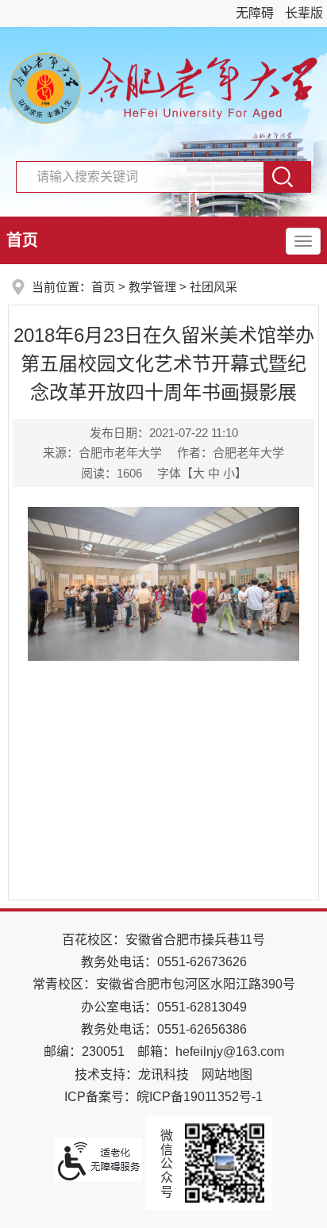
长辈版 (304, 13)
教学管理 (152, 287)
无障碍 (255, 13)
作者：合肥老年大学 (230, 452)
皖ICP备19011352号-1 (200, 1096)
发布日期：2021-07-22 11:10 (164, 432)
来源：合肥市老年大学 (102, 452)
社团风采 (213, 287)
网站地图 (227, 1074)
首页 (22, 240)
